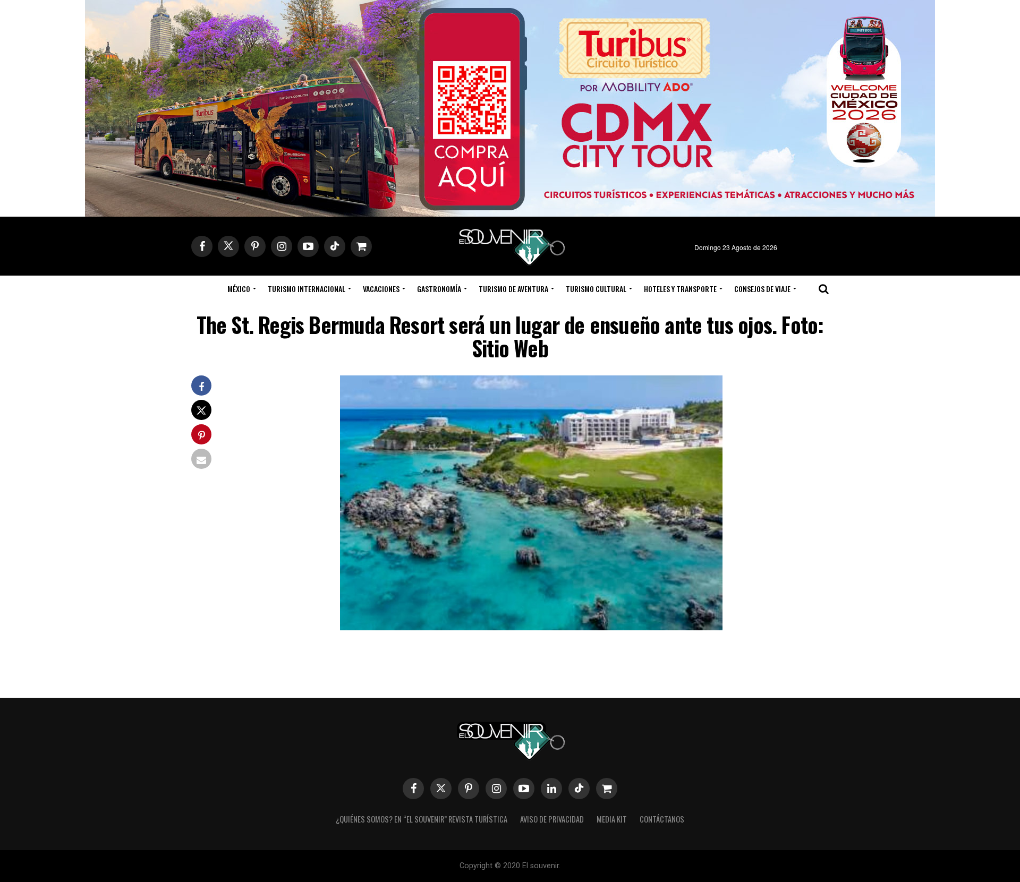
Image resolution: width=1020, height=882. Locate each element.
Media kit (612, 819)
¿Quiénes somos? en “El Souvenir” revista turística (421, 819)
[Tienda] (606, 788)
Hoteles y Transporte (680, 288)
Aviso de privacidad (552, 819)
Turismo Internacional (306, 288)
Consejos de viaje (762, 288)
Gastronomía (439, 288)
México (238, 288)
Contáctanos (662, 819)
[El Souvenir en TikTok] (579, 788)
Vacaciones (381, 288)
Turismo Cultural (596, 288)
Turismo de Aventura (513, 288)
